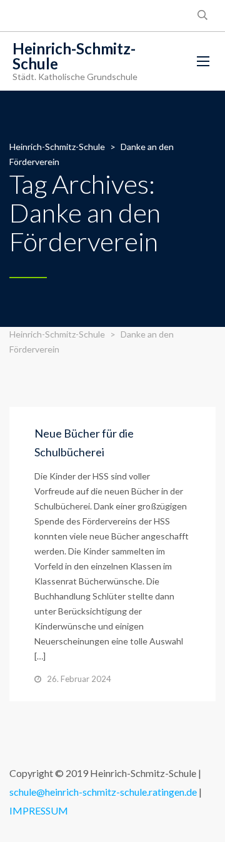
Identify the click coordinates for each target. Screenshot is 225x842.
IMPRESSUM (38, 810)
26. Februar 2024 (79, 679)
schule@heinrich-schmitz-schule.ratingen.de (103, 792)
